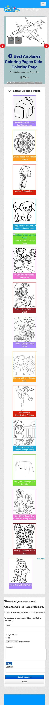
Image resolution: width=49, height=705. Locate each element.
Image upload (11, 634)
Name (8, 625)
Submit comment (24, 677)
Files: (8, 637)
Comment (10, 647)
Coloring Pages (31, 9)
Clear (24, 681)
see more (41, 558)
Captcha (9, 666)
